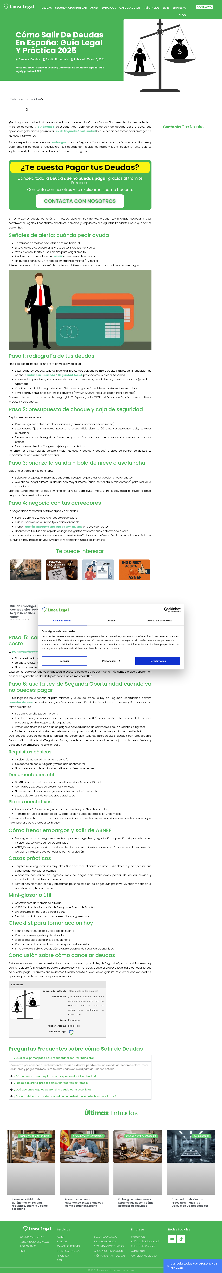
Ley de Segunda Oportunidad (75, 131)
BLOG (182, 15)
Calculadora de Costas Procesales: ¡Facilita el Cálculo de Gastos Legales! (190, 1203)
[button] (41, 99)
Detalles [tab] (111, 620)
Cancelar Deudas (46, 67)
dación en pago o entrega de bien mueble (53, 527)
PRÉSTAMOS (151, 8)
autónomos (46, 127)
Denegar (64, 661)
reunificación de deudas (29, 652)
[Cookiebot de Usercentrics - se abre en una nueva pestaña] (166, 609)
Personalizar (109, 661)
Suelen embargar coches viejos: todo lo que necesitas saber (24, 611)
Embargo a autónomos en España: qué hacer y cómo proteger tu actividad (136, 1203)
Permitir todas (158, 661)
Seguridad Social (70, 375)
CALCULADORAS (130, 8)
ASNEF (94, 8)
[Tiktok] (181, 1239)
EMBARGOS (109, 8)
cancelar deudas (21, 702)
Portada (21, 67)
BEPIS (166, 8)
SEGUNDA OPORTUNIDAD (71, 8)
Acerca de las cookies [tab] (159, 620)
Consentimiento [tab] (62, 620)
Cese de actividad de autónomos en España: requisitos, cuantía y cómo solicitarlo (30, 1204)
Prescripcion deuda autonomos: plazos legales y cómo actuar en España (84, 1203)
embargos (59, 142)
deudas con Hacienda (40, 375)
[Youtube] (172, 1239)
